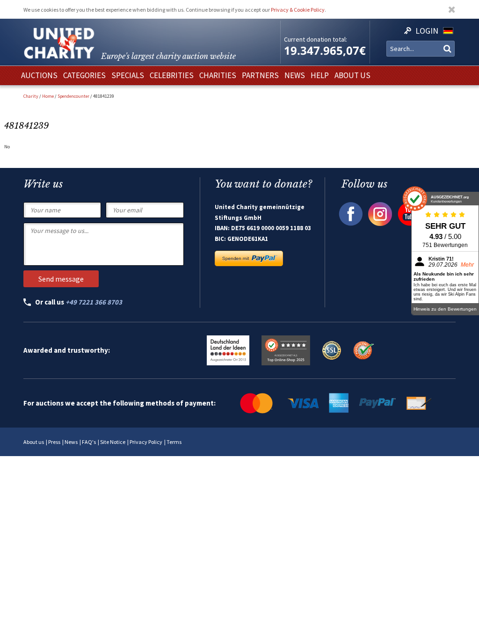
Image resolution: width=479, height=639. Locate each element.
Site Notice (112, 441)
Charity (30, 96)
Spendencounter (73, 96)
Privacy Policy (146, 441)
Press (54, 441)
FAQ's (89, 441)
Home (48, 96)
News (71, 441)
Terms (174, 441)
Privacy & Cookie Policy (298, 9)
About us (33, 441)
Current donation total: (315, 39)
